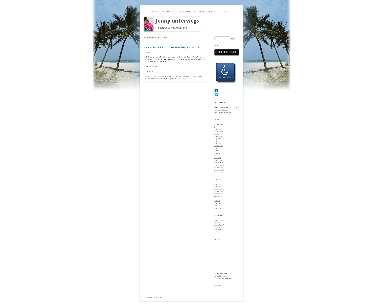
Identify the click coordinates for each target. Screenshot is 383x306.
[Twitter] (216, 96)
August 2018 (218, 139)
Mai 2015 (217, 179)
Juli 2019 (216, 134)
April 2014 (217, 206)
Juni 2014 (217, 201)
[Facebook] (216, 91)
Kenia (216, 222)
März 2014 (217, 208)
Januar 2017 (218, 143)
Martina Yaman (171, 78)
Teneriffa (217, 229)
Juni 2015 (217, 177)
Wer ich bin (155, 12)
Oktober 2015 (218, 167)
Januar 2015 (218, 186)
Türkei (179, 76)
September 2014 (219, 194)
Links (224, 12)
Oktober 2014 (218, 191)
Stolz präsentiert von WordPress (153, 297)
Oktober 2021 (218, 124)
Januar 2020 (218, 129)
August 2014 (218, 196)
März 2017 (217, 141)
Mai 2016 (217, 153)
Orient (216, 227)
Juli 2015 (216, 174)
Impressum (217, 285)
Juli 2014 (216, 198)
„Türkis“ (149, 59)
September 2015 (219, 170)
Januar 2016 (218, 160)
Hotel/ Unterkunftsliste (187, 12)
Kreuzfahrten (218, 225)
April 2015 (217, 182)
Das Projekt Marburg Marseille (209, 12)
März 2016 (217, 158)
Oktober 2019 (218, 131)
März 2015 (217, 184)
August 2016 (218, 148)
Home (145, 12)
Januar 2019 (218, 136)
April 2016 (217, 155)
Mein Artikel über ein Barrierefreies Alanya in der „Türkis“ (173, 47)
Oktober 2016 (218, 146)
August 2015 (218, 172)
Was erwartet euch (169, 12)
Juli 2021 (216, 127)
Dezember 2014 (219, 189)
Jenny (173, 76)
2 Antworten (147, 52)
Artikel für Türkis (149, 71)
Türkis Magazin (181, 78)
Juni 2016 (217, 151)
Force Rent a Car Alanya (159, 78)
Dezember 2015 (219, 163)
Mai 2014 (217, 203)
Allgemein (217, 220)
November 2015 (219, 165)
